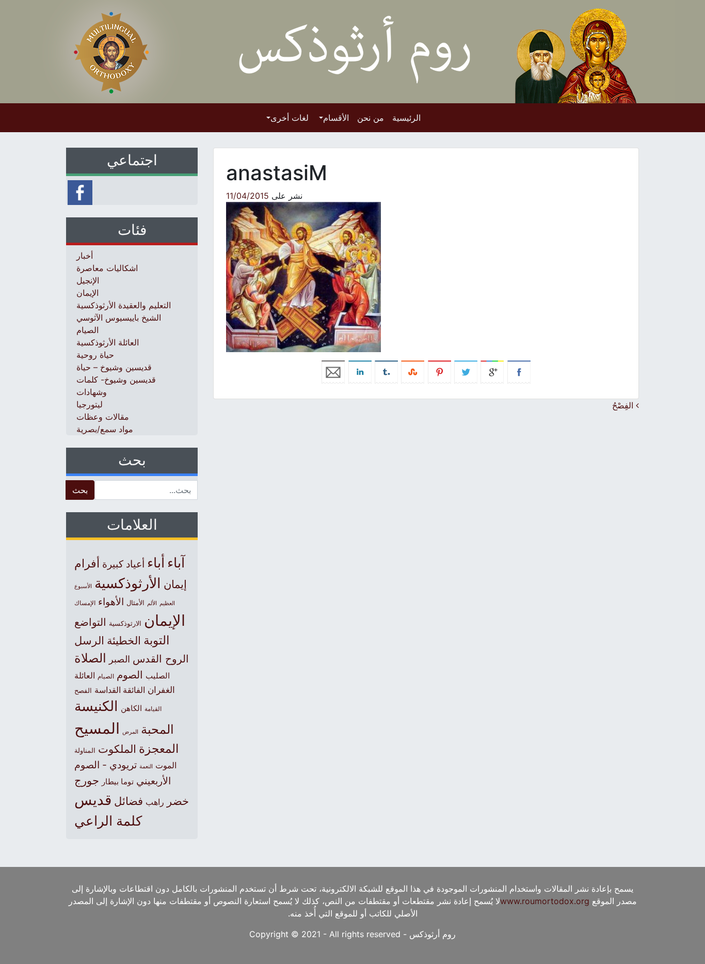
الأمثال (135, 602)
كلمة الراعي (108, 821)
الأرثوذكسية (127, 583)
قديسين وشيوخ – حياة (114, 367)
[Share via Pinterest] (439, 371)
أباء (156, 563)
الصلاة (90, 658)
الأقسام (336, 118)
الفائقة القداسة (119, 690)
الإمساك (84, 603)
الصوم (130, 675)
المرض (130, 731)
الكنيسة (96, 706)
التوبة (156, 640)
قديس (92, 800)
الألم (152, 603)
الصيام (87, 330)
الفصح (83, 690)
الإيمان (87, 293)
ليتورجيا (89, 404)
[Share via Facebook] (519, 371)
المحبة (157, 729)
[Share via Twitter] (465, 371)
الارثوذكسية (125, 623)
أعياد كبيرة (123, 564)
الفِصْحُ (624, 405)
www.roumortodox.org (544, 901)
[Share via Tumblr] (386, 371)
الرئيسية (406, 118)
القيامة (153, 709)
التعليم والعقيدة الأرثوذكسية (123, 305)
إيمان (175, 584)
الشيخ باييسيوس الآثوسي (118, 317)
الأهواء (111, 601)
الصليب (158, 676)
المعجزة (159, 748)
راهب (155, 802)
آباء (176, 563)
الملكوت (117, 748)
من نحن (370, 118)
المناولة (84, 750)
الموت (166, 765)
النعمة (146, 766)
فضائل (128, 801)
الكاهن (131, 708)
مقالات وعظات (102, 417)
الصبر (119, 659)
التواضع (90, 621)
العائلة (84, 676)
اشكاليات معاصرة (107, 268)
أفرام (87, 563)
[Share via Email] (333, 371)
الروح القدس (161, 659)
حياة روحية (95, 355)
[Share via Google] (492, 371)
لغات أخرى (289, 118)
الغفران (161, 689)
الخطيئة (124, 640)
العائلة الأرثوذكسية (107, 342)
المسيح (97, 728)
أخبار (84, 255)
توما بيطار (118, 781)
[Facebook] (80, 191)
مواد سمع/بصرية (104, 429)
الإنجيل (87, 280)
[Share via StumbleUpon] (412, 371)
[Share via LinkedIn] (360, 371)
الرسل (89, 640)
